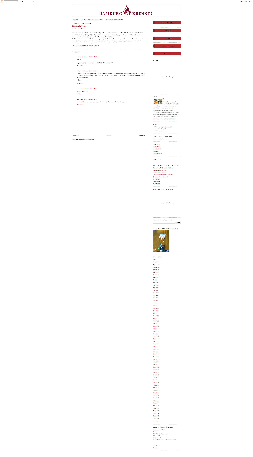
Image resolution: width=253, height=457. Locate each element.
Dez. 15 (155, 349)
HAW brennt (156, 179)
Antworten (80, 65)
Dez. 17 (155, 346)
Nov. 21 (155, 400)
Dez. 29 (155, 326)
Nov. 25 (155, 390)
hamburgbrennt (170, 99)
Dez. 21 (155, 339)
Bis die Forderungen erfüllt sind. (114, 19)
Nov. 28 (155, 382)
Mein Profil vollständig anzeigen (164, 118)
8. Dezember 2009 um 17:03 (89, 57)
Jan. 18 (155, 311)
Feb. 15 (155, 303)
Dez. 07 (155, 359)
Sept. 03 (155, 264)
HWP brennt (156, 181)
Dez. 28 (155, 328)
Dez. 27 (155, 331)
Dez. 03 (155, 370)
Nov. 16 (155, 413)
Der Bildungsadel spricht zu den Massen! (92, 19)
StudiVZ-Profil (157, 147)
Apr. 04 (155, 295)
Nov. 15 (155, 416)
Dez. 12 (155, 352)
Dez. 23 (155, 336)
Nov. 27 (155, 385)
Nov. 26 (155, 387)
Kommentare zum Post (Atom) (87, 139)
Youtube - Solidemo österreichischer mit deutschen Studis (164, 439)
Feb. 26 (155, 300)
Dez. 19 (155, 341)
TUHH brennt (156, 183)
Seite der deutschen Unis (159, 172)
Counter (155, 448)
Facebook (155, 151)
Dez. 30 (155, 323)
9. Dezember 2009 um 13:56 (89, 89)
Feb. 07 (155, 305)
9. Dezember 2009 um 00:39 (89, 71)
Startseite (75, 19)
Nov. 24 (155, 393)
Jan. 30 (155, 308)
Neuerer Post (75, 135)
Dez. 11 (155, 354)
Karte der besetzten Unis (159, 170)
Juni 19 (155, 277)
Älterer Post (142, 135)
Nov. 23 (155, 395)
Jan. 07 (155, 318)
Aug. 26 (155, 267)
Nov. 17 (155, 411)
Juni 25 (155, 275)
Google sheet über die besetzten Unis (163, 174)
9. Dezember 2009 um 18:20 (89, 99)
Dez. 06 (155, 362)
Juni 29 (155, 272)
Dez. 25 (155, 259)
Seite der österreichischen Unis (161, 177)
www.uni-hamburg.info (160, 129)
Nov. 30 (155, 377)
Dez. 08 (155, 357)
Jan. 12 (155, 316)
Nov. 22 (155, 398)
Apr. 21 (155, 293)
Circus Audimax (157, 153)
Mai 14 (155, 285)
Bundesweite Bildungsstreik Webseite (163, 168)
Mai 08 (155, 287)
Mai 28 (155, 282)
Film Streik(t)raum (79, 26)
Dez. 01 (155, 375)
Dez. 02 (155, 372)
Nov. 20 (155, 403)
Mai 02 (155, 290)
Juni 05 (155, 280)
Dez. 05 (155, 262)
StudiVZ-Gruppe (157, 149)
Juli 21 (155, 270)
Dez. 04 (155, 367)
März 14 (155, 298)
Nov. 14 (155, 418)
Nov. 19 (155, 405)
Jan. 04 (155, 321)
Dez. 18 (155, 344)
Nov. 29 (155, 380)
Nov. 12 (155, 421)
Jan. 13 (155, 313)
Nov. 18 (155, 408)
